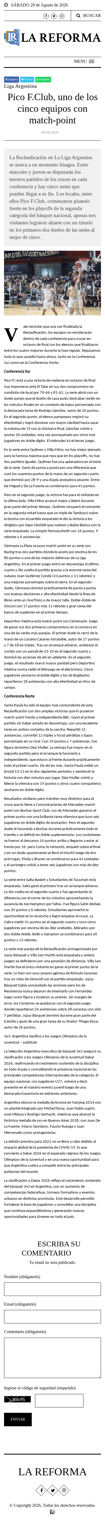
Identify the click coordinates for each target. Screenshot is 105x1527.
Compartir (12, 79)
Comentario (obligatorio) (25, 1331)
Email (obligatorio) (20, 1304)
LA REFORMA (52, 1472)
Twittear (28, 79)
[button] (84, 61)
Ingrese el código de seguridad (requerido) (40, 1388)
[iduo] (52, 1511)
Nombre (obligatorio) (22, 1276)
